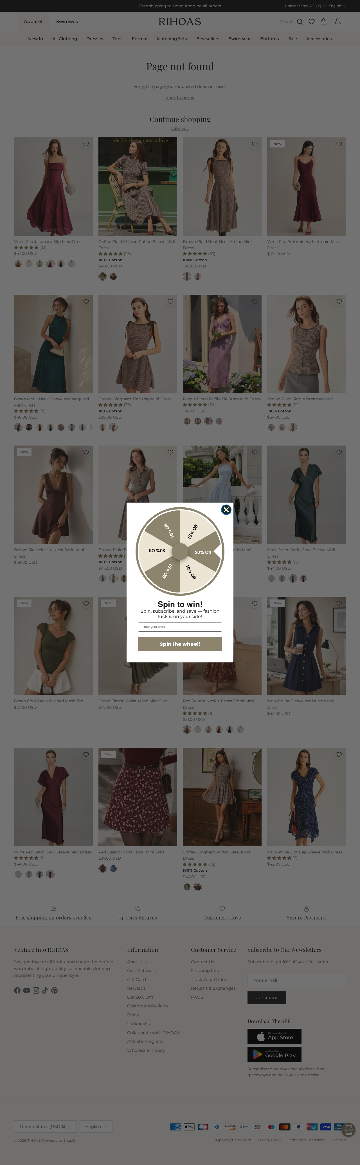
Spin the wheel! (180, 644)
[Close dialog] (226, 510)
